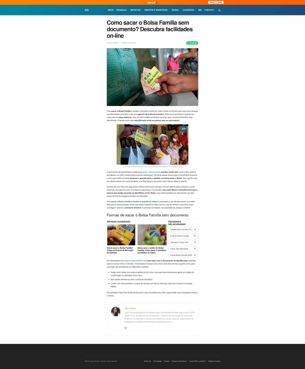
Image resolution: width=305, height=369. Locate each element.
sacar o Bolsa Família (151, 172)
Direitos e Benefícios (156, 10)
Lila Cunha (114, 43)
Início (111, 10)
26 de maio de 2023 (129, 43)
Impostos (135, 10)
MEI (200, 10)
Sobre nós (147, 361)
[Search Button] (219, 10)
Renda (175, 10)
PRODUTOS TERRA (216, 2)
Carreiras (188, 10)
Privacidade (157, 361)
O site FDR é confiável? (197, 361)
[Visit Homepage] (87, 10)
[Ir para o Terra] (152, 2)
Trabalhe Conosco (214, 361)
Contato (209, 10)
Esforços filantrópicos (179, 361)
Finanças (121, 10)
